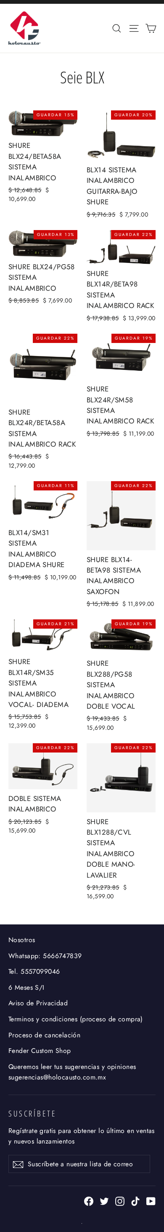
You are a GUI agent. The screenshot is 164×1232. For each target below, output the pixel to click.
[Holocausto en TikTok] (135, 1200)
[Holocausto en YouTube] (151, 1200)
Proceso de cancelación (44, 1035)
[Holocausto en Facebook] (88, 1200)
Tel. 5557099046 (34, 971)
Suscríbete (32, 1113)
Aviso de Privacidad (38, 1003)
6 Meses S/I (26, 987)
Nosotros (21, 940)
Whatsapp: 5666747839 (45, 956)
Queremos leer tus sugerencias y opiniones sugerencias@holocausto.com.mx (72, 1072)
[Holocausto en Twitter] (104, 1200)
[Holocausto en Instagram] (119, 1200)
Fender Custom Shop (39, 1050)
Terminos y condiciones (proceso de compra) (75, 1019)
